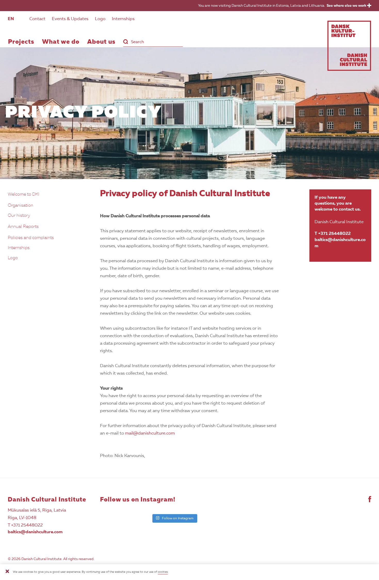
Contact (37, 19)
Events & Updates (70, 19)
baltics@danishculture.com (340, 243)
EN (11, 19)
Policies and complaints (31, 238)
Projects (21, 42)
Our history (19, 215)
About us (101, 42)
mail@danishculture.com (150, 433)
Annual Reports (23, 227)
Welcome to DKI (23, 194)
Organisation (20, 205)
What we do (60, 42)
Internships (123, 19)
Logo (100, 19)
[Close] (7, 572)
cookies (163, 572)
